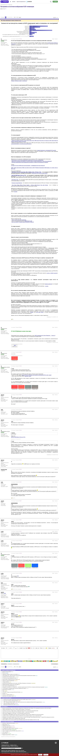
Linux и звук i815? (5, 732)
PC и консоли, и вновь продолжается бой (9, 678)
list (33, 648)
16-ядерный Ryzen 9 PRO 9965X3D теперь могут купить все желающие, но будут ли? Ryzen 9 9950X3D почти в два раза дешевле (23, 714)
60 (14, 17)
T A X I (14, 619)
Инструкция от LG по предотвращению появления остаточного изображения (27, 160)
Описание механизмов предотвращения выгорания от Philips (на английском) (28, 162)
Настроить (46, 754)
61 (16, 17)
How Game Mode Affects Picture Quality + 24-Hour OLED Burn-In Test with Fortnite (30, 185)
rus (45, 648)
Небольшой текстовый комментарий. (39, 173)
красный (26, 376)
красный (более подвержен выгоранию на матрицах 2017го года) (35, 375)
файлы (50, 648)
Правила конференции (11, 750)
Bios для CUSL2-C (5, 733)
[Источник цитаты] (12, 371)
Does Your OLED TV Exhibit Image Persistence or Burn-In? (23, 222)
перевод (46, 162)
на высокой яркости (15, 143)
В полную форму (55, 663)
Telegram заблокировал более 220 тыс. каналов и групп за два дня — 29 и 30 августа (16, 709)
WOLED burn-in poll (28, 220)
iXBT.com (3, 753)
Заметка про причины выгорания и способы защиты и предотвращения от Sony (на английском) (32, 161)
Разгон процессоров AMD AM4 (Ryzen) (8, 685)
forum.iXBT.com (23, 753)
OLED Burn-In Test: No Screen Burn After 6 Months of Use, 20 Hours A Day (26, 172)
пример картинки (48, 283)
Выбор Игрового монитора (6, 689)
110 (30, 24)
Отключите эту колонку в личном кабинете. (8, 736)
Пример (31, 312)
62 (17, 17)
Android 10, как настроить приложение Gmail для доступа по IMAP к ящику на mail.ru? (17, 699)
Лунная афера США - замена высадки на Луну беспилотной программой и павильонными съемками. (19, 675)
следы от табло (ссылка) (52, 273)
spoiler (21, 648)
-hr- (43, 648)
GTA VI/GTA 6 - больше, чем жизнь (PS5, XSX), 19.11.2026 (11, 692)
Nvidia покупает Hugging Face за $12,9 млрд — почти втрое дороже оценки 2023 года (16, 713)
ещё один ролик (39, 312)
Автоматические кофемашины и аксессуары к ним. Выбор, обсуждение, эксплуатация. (16, 683)
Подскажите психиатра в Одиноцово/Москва (11, 700)
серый (50, 375)
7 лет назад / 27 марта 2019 (16, 327)
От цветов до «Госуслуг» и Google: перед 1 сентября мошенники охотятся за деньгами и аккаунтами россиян (20, 710)
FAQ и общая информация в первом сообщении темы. (11, 20)
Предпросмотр (16, 663)
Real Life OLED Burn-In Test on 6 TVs (19, 175)
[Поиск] (51, 2)
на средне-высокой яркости (25, 143)
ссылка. (46, 286)
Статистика (22, 750)
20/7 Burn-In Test (15, 179)
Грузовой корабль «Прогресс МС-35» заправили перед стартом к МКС (13, 718)
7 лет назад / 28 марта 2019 (16, 540)
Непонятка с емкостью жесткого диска (8, 723)
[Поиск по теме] (56, 17)
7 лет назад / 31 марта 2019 (16, 592)
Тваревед (19, 589)
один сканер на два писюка (6, 729)
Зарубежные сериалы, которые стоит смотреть (10, 674)
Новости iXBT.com (4, 706)
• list (31, 648)
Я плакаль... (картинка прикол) (7, 694)
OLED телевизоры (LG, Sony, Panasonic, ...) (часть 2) (45, 335)
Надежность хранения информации (8, 680)
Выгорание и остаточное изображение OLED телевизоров (17, 6)
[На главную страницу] (5, 1)
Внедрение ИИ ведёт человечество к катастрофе (10, 684)
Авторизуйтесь (4, 663)
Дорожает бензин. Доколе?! (6, 671)
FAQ (19, 750)
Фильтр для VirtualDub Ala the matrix (9, 704)
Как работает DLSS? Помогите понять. (8, 676)
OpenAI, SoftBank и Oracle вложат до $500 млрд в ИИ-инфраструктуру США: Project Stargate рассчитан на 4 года (20, 719)
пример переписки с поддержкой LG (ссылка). (46, 150)
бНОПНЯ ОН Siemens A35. (6, 725)
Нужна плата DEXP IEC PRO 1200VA (9, 703)
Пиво (3, 690)
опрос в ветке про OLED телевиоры (19, 219)
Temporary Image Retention (17, 182)
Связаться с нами (4, 750)
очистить (53, 648)
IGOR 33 (14, 589)
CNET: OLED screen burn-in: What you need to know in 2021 (23, 167)
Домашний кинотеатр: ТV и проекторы (6, 4)
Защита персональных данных (21, 751)
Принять (40, 754)
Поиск (17, 750)
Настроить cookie (12, 751)
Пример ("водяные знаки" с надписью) (19, 80)
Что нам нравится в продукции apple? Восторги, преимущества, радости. (14, 688)
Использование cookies (5, 751)
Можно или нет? (5, 724)
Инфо (53, 327)
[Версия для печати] (54, 17)
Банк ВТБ (3, 693)
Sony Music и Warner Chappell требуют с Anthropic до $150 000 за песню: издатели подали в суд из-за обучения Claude (21, 715)
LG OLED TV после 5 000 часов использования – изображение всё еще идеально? (28, 165)
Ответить (56, 327)
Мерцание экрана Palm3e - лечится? (8, 734)
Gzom (17, 589)
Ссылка (15, 191)
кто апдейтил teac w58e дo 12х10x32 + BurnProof (10, 728)
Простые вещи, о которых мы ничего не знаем (10, 679)
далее (20, 17)
